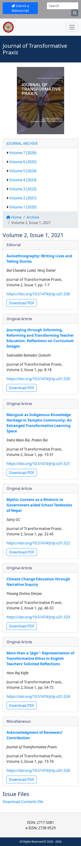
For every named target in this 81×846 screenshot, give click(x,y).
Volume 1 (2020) (22, 207)
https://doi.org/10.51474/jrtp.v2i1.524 (38, 696)
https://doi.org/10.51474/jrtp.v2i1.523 (38, 617)
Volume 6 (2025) (22, 161)
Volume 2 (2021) (22, 197)
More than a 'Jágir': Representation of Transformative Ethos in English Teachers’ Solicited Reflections (40, 658)
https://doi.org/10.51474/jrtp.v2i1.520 (38, 378)
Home (16, 217)
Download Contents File (23, 801)
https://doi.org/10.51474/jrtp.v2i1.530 (38, 293)
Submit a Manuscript (20, 8)
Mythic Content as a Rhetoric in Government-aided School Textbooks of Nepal (39, 505)
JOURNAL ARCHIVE (22, 143)
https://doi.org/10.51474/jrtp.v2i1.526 (38, 770)
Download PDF (21, 302)
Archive (33, 217)
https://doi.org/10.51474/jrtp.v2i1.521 (38, 463)
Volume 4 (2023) (22, 179)
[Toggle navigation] (72, 27)
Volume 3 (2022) (22, 188)
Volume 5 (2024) (22, 170)
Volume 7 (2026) (22, 152)
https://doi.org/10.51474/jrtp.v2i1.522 (38, 543)
